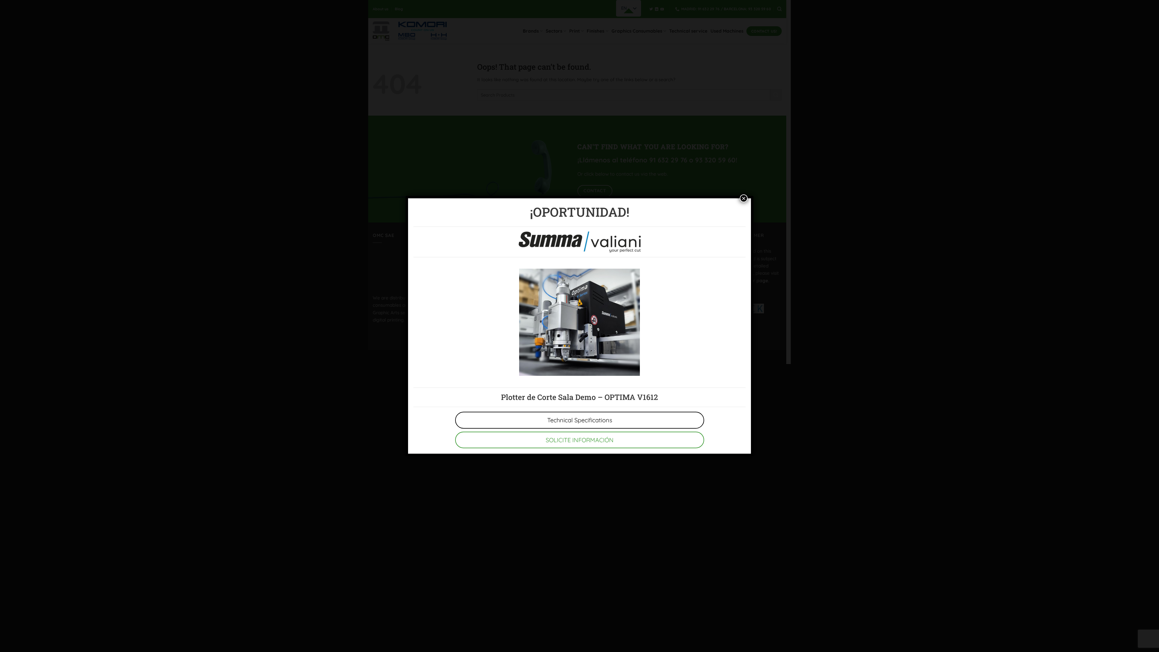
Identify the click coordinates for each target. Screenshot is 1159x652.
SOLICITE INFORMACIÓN (580, 440)
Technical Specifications (579, 420)
